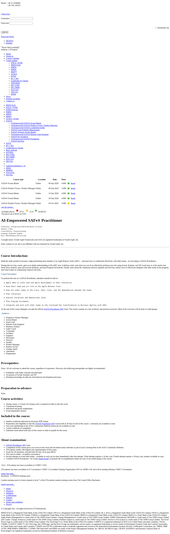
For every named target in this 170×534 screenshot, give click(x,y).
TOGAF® (10, 173)
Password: (5, 23)
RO (8, 41)
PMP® (13, 67)
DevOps (9, 175)
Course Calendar (12, 58)
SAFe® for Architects (19, 137)
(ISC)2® (14, 92)
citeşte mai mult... (8, 474)
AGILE (14, 74)
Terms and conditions (14, 502)
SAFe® (9, 121)
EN (11, 41)
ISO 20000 (15, 87)
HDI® (13, 94)
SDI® (8, 168)
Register (9, 43)
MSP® (13, 69)
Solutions (9, 493)
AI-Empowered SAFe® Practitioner (25, 139)
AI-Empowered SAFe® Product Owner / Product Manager (34, 125)
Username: (5, 18)
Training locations (13, 99)
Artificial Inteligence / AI (16, 166)
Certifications (11, 495)
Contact (9, 500)
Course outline (11, 61)
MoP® (8, 116)
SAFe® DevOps (17, 141)
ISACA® (15, 90)
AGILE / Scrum (12, 119)
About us (9, 56)
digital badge (44, 459)
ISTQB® (9, 152)
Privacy (9, 504)
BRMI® (9, 170)
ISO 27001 (15, 85)
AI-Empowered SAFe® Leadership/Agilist (28, 128)
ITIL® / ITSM (16, 63)
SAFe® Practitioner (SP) (53, 309)
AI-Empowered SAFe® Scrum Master (26, 123)
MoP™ (14, 72)
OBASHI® (15, 83)
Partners (9, 498)
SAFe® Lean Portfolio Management (25, 130)
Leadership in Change (19, 81)
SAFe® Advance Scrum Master (23, 132)
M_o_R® (15, 78)
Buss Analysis (11, 150)
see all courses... (7, 207)
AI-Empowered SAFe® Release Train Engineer (30, 134)
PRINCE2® (16, 65)
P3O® (13, 76)
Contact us (10, 101)
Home (8, 54)
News (8, 96)
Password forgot (7, 37)
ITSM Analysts (12, 110)
